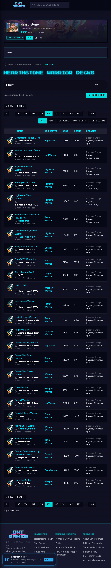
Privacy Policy (90, 551)
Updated (91, 131)
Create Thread (15, 38)
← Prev (9, 106)
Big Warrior (50, 140)
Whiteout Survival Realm (68, 539)
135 (18, 113)
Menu (9, 52)
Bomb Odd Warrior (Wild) (27, 150)
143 (78, 113)
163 (92, 113)
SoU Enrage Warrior (25, 301)
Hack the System (23, 480)
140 (56, 113)
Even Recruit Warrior (25, 467)
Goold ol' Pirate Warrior (26, 413)
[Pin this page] (5, 64)
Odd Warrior (51, 155)
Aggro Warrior (22, 330)
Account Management (94, 560)
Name (20, 131)
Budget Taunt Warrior (25, 317)
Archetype (51, 131)
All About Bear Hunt (65, 547)
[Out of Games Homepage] (18, 534)
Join (29, 38)
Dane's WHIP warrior (25, 259)
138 (41, 113)
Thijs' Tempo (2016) (25, 272)
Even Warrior (51, 470)
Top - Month (79, 121)
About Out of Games (93, 539)
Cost (65, 131)
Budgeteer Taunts (23, 438)
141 (63, 113)
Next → (21, 106)
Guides (59, 543)
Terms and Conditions (93, 547)
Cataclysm (39, 551)
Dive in (48, 559)
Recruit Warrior (22, 400)
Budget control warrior (26, 246)
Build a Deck (98, 95)
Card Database (41, 547)
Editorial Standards (92, 543)
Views (77, 131)
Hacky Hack (21, 285)
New (51, 121)
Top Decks (39, 543)
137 (33, 113)
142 (71, 113)
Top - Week (63, 121)
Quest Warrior (22, 387)
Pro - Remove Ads (92, 556)
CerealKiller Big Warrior (26, 342)
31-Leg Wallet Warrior (25, 182)
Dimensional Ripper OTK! (27, 137)
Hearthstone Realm (43, 539)
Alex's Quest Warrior (25, 426)
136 (26, 113)
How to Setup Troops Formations (66, 553)
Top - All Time (97, 121)
